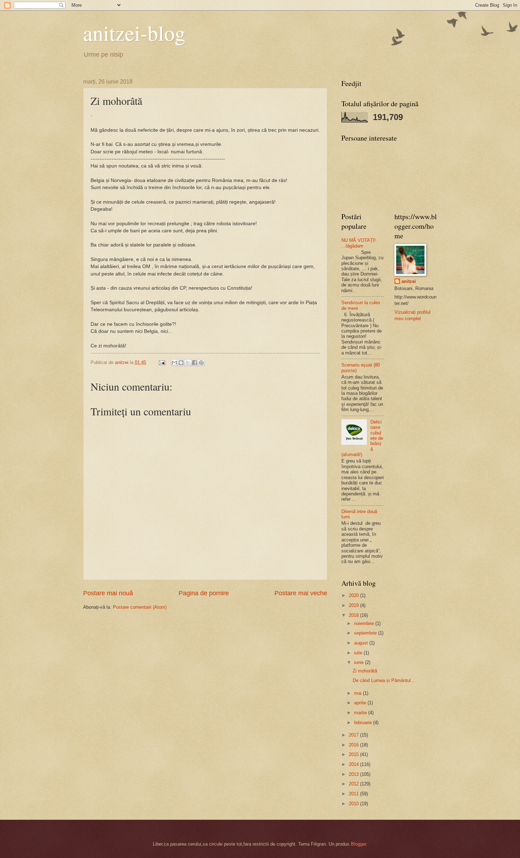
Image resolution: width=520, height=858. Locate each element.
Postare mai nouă (108, 593)
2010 (354, 803)
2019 (354, 605)
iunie (359, 662)
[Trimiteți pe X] (187, 362)
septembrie (366, 633)
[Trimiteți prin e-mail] (174, 362)
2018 (354, 615)
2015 (354, 754)
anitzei (408, 281)
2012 (354, 783)
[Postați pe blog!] (181, 362)
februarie (363, 722)
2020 (354, 595)
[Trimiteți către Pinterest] (201, 362)
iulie (359, 652)
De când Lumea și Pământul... (384, 680)
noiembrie (364, 623)
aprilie (361, 702)
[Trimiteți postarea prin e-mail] (162, 362)
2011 (354, 793)
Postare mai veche (301, 593)
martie (361, 712)
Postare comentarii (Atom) (140, 607)
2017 (354, 735)
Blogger (358, 844)
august (361, 643)
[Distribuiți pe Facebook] (194, 362)
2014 (354, 764)
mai (358, 693)
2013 (354, 774)
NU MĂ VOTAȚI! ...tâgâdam (358, 243)
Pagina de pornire (204, 593)
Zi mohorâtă (365, 671)
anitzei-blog (134, 32)
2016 (354, 745)
